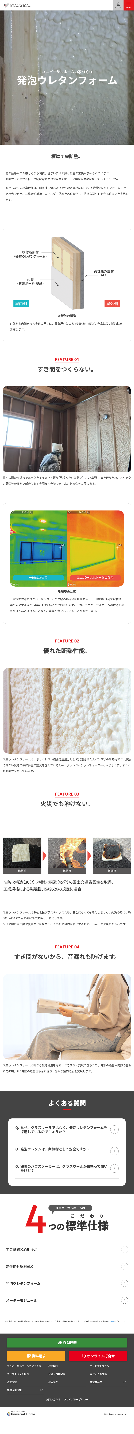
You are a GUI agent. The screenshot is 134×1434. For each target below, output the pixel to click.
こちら (111, 1321)
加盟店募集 (96, 1382)
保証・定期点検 (56, 1374)
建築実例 (53, 1366)
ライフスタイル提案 (18, 1374)
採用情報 (53, 1382)
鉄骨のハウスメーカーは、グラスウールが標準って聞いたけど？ (63, 1168)
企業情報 (12, 1382)
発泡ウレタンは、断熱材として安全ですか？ (55, 1149)
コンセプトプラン (99, 1366)
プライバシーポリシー (76, 1399)
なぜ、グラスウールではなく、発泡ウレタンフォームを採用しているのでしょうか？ (63, 1129)
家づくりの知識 (98, 1374)
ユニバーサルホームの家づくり (24, 1366)
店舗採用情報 (14, 1390)
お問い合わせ (53, 1399)
